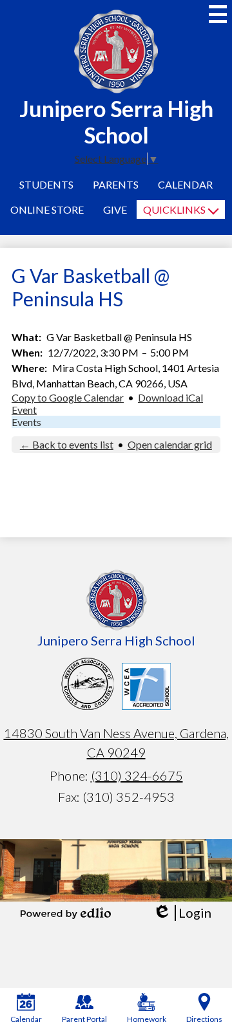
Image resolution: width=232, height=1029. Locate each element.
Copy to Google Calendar (68, 397)
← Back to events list (66, 444)
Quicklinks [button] (174, 209)
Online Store (47, 209)
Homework (146, 1019)
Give (115, 209)
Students (46, 184)
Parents (116, 184)
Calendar (185, 184)
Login (182, 913)
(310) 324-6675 (137, 775)
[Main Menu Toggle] (218, 14)
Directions (204, 1019)
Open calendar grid (170, 444)
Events (26, 422)
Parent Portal (84, 1019)
